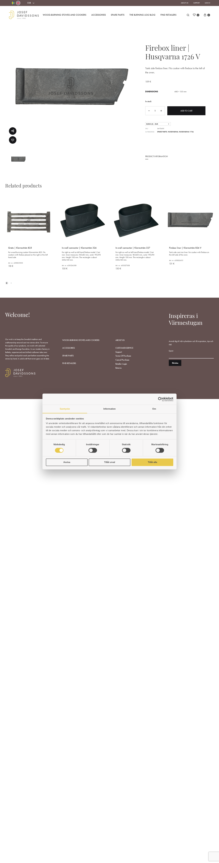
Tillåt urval (109, 462)
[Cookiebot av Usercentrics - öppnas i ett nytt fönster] (160, 399)
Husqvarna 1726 (186, 132)
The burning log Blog (142, 14)
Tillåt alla (152, 462)
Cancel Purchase (122, 359)
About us (184, 3)
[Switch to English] (18, 3)
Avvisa (66, 462)
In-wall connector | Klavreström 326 (79, 247)
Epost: (171, 350)
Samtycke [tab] (65, 409)
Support (196, 3)
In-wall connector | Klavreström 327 (132, 247)
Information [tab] (109, 409)
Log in (207, 3)
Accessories (98, 14)
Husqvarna (173, 132)
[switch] (92, 450)
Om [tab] (154, 409)
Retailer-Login (121, 363)
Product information (156, 156)
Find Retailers (168, 14)
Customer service (124, 348)
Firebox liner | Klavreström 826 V (185, 247)
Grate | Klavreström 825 (20, 247)
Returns (118, 368)
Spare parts (117, 14)
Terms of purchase (123, 355)
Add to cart (186, 110)
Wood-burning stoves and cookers (64, 14)
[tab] (156, 158)
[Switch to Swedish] (13, 3)
